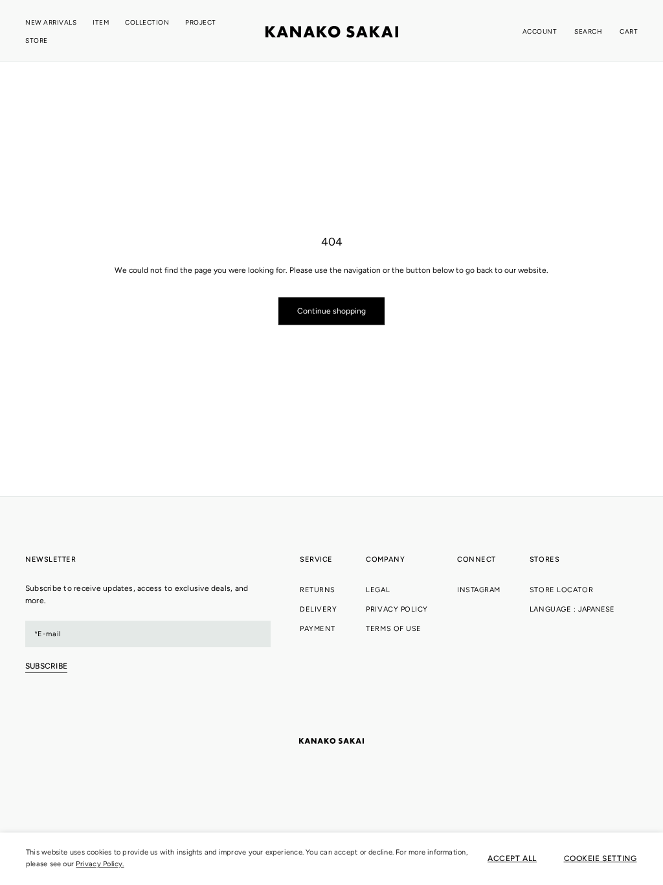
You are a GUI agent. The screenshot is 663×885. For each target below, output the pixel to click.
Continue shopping (331, 311)
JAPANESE (596, 609)
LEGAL (378, 590)
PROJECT (200, 22)
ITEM (101, 22)
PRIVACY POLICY (397, 609)
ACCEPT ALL (512, 858)
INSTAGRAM (478, 590)
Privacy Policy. (100, 864)
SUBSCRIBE (46, 666)
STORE (36, 40)
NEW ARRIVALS (50, 22)
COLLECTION (147, 22)
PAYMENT (317, 629)
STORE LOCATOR (561, 590)
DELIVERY (318, 609)
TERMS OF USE (393, 629)
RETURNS (317, 590)
